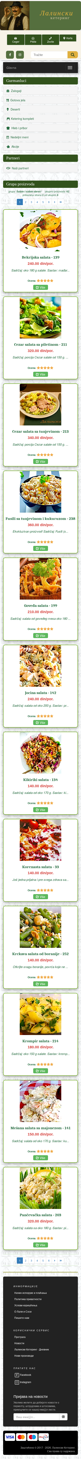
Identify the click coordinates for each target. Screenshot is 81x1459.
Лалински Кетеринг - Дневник (31, 1349)
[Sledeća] (55, 202)
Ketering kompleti (22, 119)
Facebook (25, 1374)
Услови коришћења (25, 1305)
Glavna (11, 67)
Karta (68, 38)
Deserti (14, 109)
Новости (19, 1343)
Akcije (14, 146)
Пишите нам (21, 1317)
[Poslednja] (60, 202)
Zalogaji (15, 91)
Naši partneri (19, 168)
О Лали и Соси (23, 1311)
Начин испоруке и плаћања (30, 1292)
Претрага (20, 1337)
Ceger (15, 39)
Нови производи (24, 1355)
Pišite (33, 39)
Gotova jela (17, 100)
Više (42, 287)
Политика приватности (28, 1299)
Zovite (50, 39)
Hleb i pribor (18, 128)
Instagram (25, 1382)
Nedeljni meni (18, 137)
